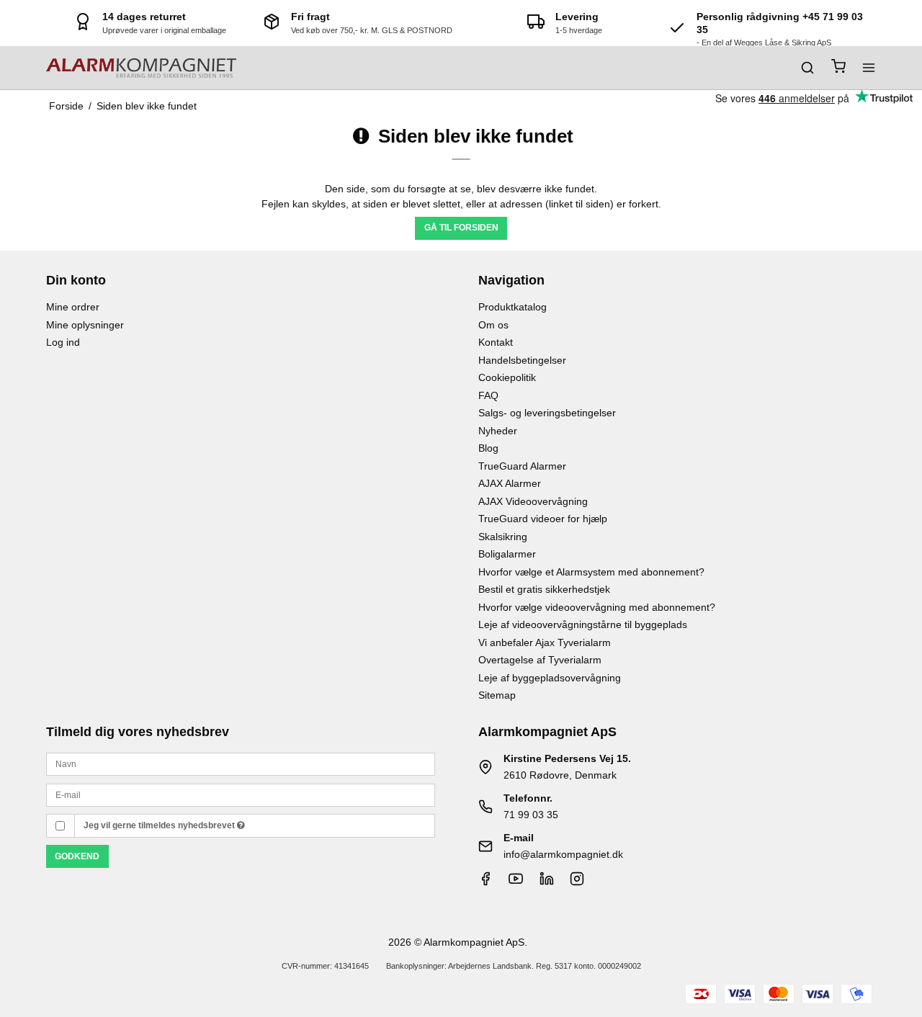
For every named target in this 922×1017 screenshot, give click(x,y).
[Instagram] (577, 882)
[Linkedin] (547, 882)
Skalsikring (502, 536)
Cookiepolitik (507, 377)
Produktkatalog (512, 307)
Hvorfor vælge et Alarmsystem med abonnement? (591, 572)
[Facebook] (485, 882)
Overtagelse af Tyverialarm (539, 660)
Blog (488, 448)
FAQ (488, 395)
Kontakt (495, 342)
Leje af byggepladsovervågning (549, 678)
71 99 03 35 (530, 814)
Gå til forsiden (461, 228)
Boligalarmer (507, 554)
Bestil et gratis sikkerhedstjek (544, 589)
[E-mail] (240, 793)
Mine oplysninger (85, 325)
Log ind (63, 342)
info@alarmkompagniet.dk (563, 854)
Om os (493, 325)
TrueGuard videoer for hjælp (542, 518)
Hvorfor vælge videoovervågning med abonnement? (596, 607)
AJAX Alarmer (509, 483)
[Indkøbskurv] (838, 68)
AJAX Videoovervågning (533, 501)
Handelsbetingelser (522, 360)
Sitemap (497, 695)
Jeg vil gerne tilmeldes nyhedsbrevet (160, 825)
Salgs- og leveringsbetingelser (547, 412)
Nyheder (497, 430)
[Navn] (240, 763)
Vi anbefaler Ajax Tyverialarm (544, 642)
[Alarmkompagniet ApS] (141, 68)
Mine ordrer (72, 307)
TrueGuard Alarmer (522, 466)
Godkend (77, 856)
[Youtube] (516, 882)
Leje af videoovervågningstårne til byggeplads (582, 624)
